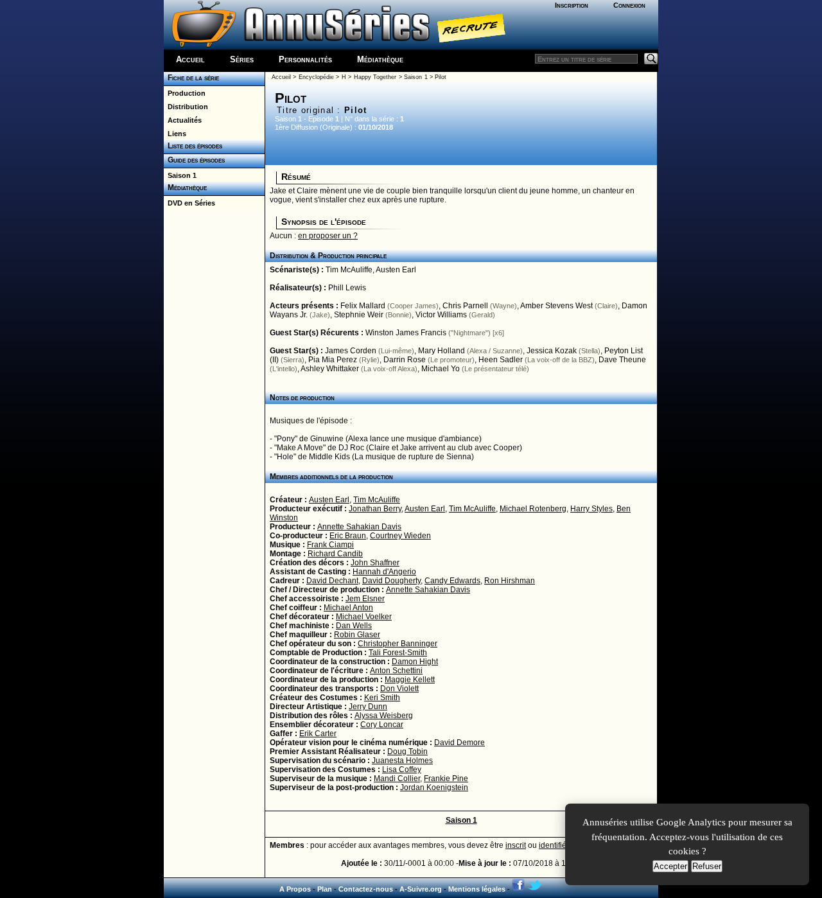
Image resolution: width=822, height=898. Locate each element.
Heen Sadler (500, 359)
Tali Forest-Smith (398, 652)
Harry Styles (591, 508)
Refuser (706, 866)
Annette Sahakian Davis (359, 526)
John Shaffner (375, 562)
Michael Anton (348, 607)
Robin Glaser (357, 634)
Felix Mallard (362, 305)
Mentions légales (476, 889)
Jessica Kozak (552, 350)
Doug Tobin (407, 751)
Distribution (186, 106)
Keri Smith (382, 697)
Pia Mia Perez (332, 359)
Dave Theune (622, 359)
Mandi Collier (397, 778)
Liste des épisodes (193, 145)
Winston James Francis (405, 332)
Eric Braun (347, 535)
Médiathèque (380, 59)
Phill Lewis (347, 287)
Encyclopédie (316, 77)
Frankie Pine (446, 778)
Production (185, 93)
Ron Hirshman (509, 580)
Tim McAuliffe (349, 269)
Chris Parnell (465, 305)
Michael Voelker (364, 616)
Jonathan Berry (375, 508)
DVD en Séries (189, 203)
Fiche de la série (191, 77)
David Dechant (332, 580)
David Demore (459, 742)
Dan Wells (354, 625)
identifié (552, 845)
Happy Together (375, 77)
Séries (242, 59)
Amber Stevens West (556, 305)
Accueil (190, 59)
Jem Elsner (365, 598)
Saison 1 (180, 175)
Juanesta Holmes (402, 760)
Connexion (629, 5)
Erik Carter (318, 733)
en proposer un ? (328, 235)
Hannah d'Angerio (384, 571)
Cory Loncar (381, 724)
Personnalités (305, 59)
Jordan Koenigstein (434, 787)
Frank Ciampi (330, 544)
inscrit (515, 845)
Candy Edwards (452, 580)
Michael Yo (440, 368)
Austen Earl (396, 269)
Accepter (670, 866)
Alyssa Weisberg (383, 715)
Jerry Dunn (368, 706)
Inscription (571, 5)
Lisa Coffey (401, 769)
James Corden (350, 350)
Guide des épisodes (194, 159)
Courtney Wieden (400, 535)
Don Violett (399, 688)
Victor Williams (441, 314)
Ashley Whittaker (330, 368)
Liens (175, 133)
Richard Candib (335, 553)
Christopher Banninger (397, 643)
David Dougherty (391, 580)
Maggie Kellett (410, 679)
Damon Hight (415, 661)
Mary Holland (441, 350)
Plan (324, 889)
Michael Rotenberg (533, 508)
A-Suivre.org (420, 889)
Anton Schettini (396, 670)
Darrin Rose (404, 359)
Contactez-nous (365, 889)
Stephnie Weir (358, 314)
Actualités (183, 120)
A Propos (295, 889)
